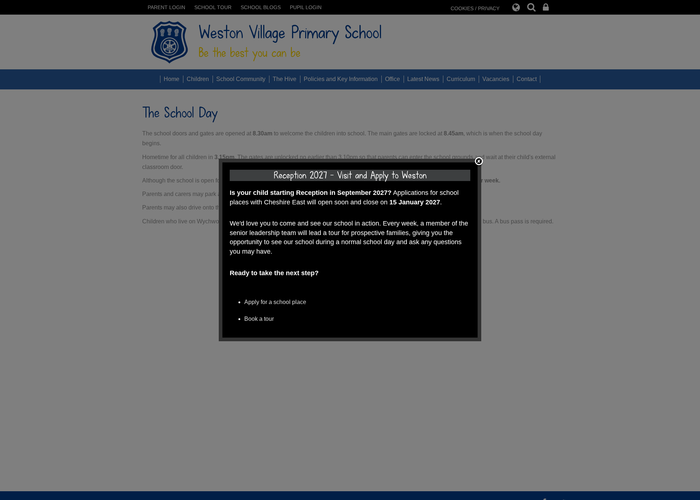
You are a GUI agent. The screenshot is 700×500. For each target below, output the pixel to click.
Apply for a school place (275, 302)
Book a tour (259, 319)
